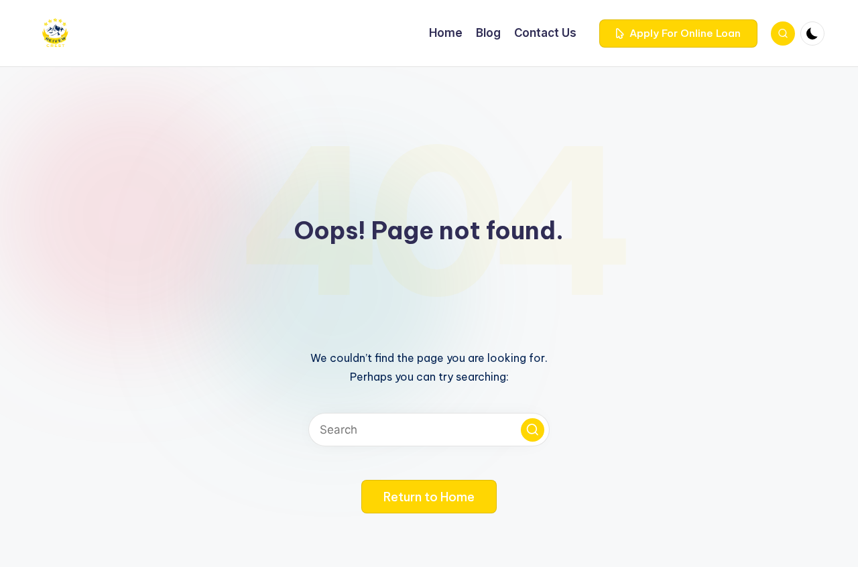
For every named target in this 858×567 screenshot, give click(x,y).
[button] (678, 33)
